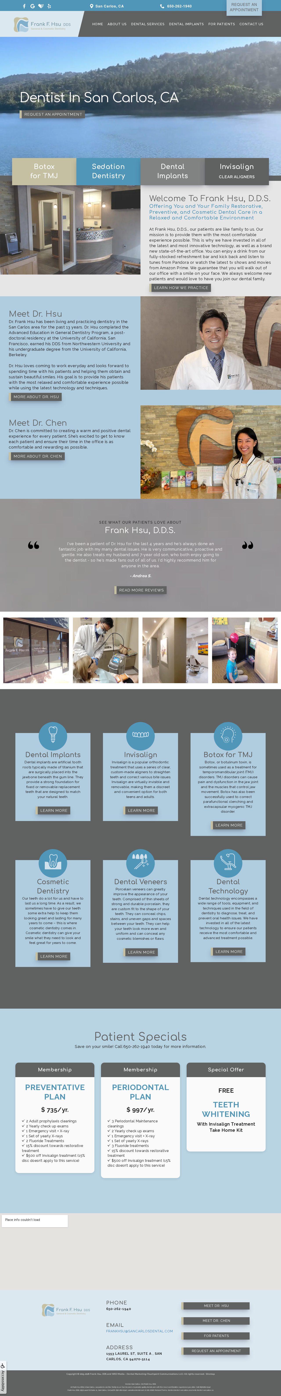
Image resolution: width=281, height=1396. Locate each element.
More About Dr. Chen (38, 456)
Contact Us (251, 24)
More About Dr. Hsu (36, 397)
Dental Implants (186, 24)
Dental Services (148, 24)
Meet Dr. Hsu (216, 1306)
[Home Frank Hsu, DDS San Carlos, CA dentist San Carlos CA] (38, 24)
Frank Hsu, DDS (98, 1374)
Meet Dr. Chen (216, 1321)
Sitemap (210, 1374)
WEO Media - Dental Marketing (129, 1374)
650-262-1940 (118, 1309)
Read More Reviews (141, 590)
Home (97, 24)
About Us (117, 24)
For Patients (221, 24)
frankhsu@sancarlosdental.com (139, 1331)
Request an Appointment (53, 114)
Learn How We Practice (181, 288)
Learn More (54, 810)
